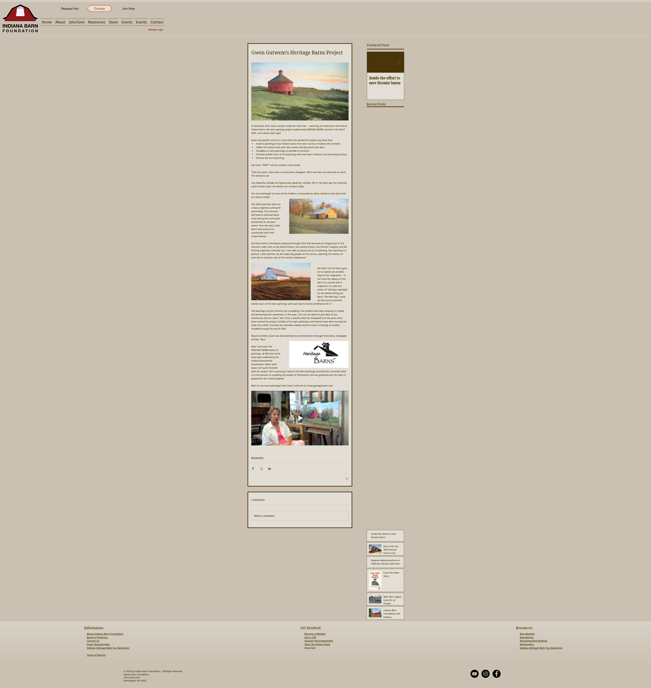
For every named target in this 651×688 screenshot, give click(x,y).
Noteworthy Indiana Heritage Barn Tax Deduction (541, 646)
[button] (60, 22)
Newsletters (527, 637)
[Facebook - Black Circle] (496, 674)
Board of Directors (97, 637)
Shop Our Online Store (317, 644)
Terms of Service (96, 655)
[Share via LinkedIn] (269, 468)
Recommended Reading (533, 640)
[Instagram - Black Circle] (485, 674)
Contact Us (93, 640)
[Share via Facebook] (252, 468)
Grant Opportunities (98, 644)
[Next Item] (398, 62)
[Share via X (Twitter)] (261, 468)
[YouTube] (474, 674)
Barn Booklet (527, 633)
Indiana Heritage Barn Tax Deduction (108, 648)
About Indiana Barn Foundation (105, 633)
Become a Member (315, 633)
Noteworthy (257, 457)
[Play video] (300, 418)
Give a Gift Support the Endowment (318, 639)
